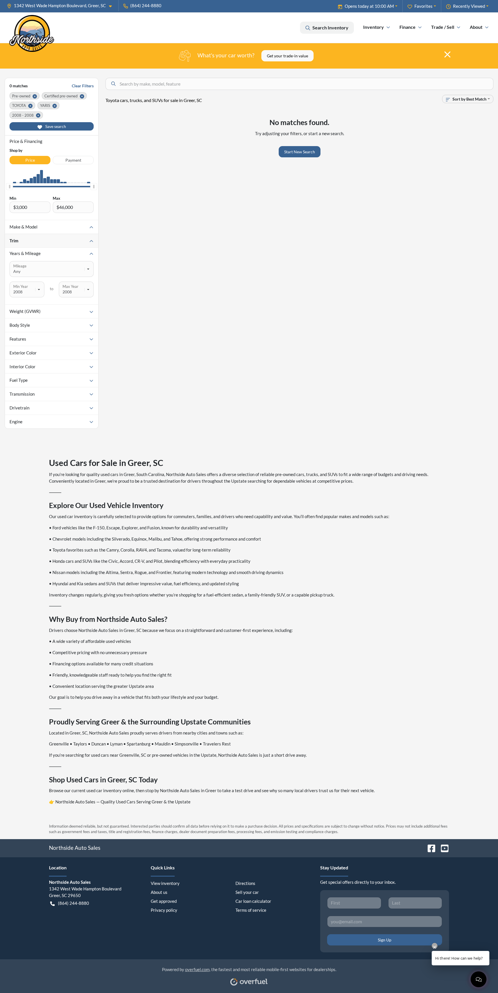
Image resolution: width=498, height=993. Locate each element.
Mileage (20, 266)
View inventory (165, 883)
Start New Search (299, 151)
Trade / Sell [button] (442, 27)
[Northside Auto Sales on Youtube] (442, 847)
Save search (55, 126)
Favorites (423, 6)
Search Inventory (330, 27)
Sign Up (384, 939)
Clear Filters (83, 85)
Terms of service (250, 910)
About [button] (476, 27)
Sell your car (247, 892)
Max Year (70, 286)
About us (159, 892)
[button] (62, 5)
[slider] (9, 186)
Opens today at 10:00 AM (369, 6)
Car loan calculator (253, 901)
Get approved (164, 901)
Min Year (20, 286)
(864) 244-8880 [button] (145, 5)
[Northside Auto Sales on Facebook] (429, 847)
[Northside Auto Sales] (31, 27)
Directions (245, 883)
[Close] (447, 54)
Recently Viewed (469, 6)
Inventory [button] (373, 27)
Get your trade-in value (287, 55)
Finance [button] (407, 27)
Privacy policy (164, 910)
